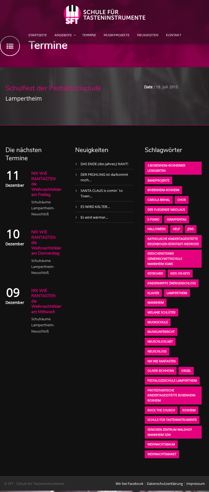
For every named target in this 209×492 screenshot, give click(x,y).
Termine (89, 35)
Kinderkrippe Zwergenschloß (171, 283)
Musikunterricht (161, 332)
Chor (181, 200)
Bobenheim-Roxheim (163, 190)
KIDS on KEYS (180, 273)
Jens (191, 229)
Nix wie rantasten (161, 361)
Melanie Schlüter (161, 312)
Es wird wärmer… (94, 217)
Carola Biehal (158, 200)
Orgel (186, 371)
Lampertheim (177, 293)
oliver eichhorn (160, 371)
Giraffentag (176, 219)
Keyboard (155, 273)
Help (176, 229)
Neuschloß (157, 351)
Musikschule (157, 322)
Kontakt (173, 35)
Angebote (63, 35)
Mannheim (155, 302)
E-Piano (153, 219)
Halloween (156, 229)
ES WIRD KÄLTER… (95, 206)
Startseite (37, 35)
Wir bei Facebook (129, 483)
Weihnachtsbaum (161, 444)
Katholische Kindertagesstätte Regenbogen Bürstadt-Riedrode (173, 241)
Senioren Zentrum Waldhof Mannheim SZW (169, 432)
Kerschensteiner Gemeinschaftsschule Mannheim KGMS (164, 258)
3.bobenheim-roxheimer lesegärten (166, 168)
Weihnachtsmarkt (161, 454)
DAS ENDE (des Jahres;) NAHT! (104, 163)
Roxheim (189, 410)
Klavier (153, 293)
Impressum (195, 483)
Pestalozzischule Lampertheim (172, 380)
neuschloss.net (160, 341)
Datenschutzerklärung (165, 483)
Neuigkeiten (147, 35)
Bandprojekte (158, 180)
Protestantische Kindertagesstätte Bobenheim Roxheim (171, 395)
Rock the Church (161, 410)
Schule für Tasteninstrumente (172, 420)
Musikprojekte (117, 35)
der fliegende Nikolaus (166, 209)
